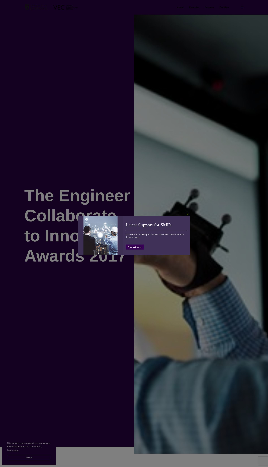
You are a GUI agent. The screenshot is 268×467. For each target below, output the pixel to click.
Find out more (135, 247)
